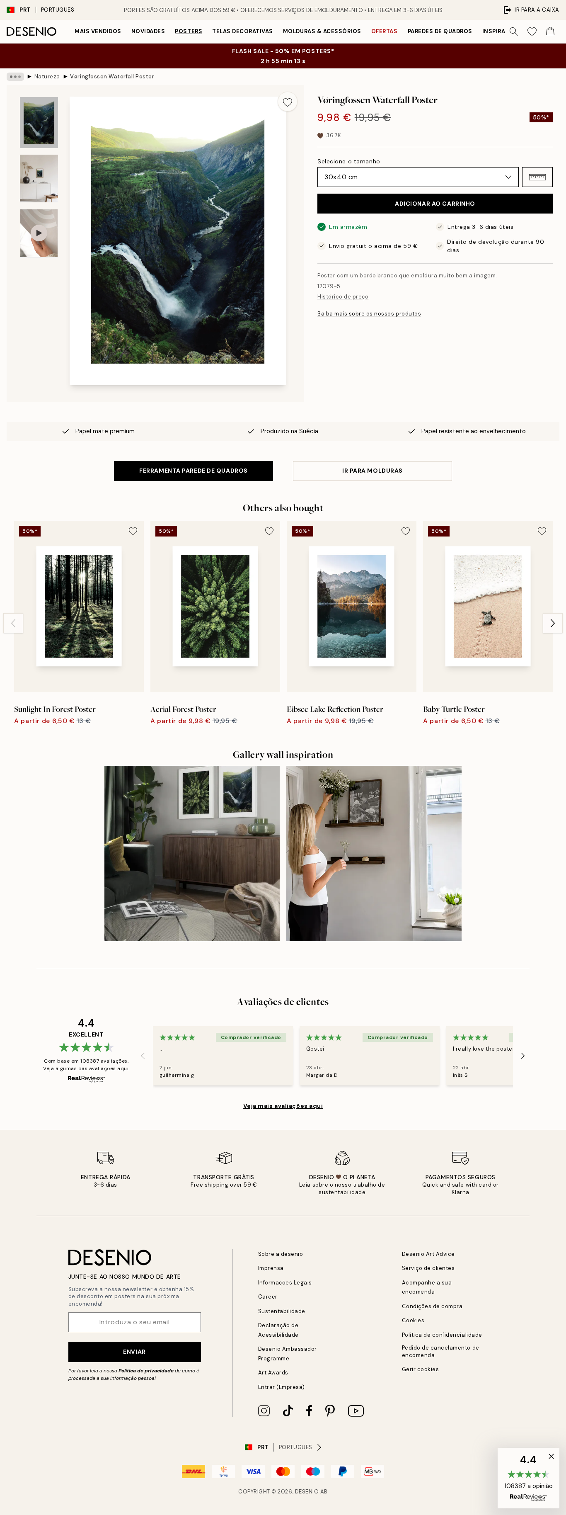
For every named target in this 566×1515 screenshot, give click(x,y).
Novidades (148, 31)
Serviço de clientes (428, 1268)
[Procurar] (514, 31)
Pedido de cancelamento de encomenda (440, 1351)
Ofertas (384, 31)
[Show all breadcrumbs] (15, 77)
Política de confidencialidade (442, 1334)
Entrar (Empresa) (281, 1387)
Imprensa (271, 1268)
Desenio (307, 1491)
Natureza (47, 76)
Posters (188, 31)
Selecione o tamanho (348, 161)
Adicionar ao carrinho (435, 203)
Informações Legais (285, 1282)
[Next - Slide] (553, 623)
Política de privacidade (146, 1370)
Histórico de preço (342, 296)
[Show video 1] (39, 233)
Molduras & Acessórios (322, 31)
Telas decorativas (242, 31)
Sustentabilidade (281, 1311)
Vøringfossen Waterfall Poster (112, 76)
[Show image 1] (39, 122)
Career (268, 1296)
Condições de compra (432, 1306)
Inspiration (501, 31)
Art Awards (273, 1372)
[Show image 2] (39, 178)
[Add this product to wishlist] (288, 102)
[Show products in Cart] (550, 31)
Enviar (134, 1351)
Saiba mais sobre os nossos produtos (369, 313)
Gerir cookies (420, 1369)
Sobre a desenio (280, 1254)
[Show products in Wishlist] (532, 31)
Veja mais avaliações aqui (283, 1106)
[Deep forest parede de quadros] (192, 853)
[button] (537, 177)
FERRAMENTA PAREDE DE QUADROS (193, 470)
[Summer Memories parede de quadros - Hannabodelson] (374, 853)
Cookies (413, 1320)
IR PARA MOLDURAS (372, 470)
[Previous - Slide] (13, 623)
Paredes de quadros (440, 31)
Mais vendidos (98, 31)
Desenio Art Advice (428, 1254)
